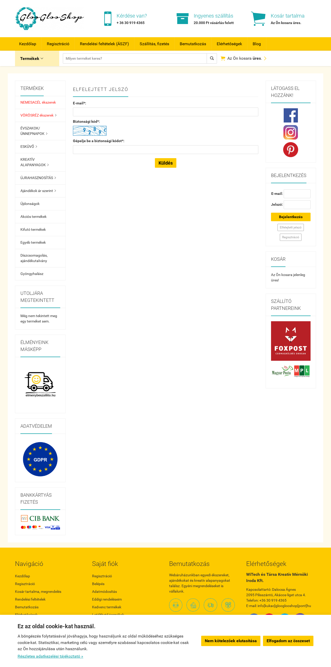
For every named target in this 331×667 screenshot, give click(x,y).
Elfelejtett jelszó (291, 227)
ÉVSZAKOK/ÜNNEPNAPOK (33, 131)
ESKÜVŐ (28, 146)
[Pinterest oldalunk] (291, 149)
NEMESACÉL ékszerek (38, 102)
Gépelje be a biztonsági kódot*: (98, 141)
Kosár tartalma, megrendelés (38, 591)
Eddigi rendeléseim (107, 599)
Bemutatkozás (193, 43)
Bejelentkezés (291, 217)
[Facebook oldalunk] (291, 115)
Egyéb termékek (33, 242)
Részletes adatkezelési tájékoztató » (50, 656)
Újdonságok (30, 204)
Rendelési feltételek (30, 599)
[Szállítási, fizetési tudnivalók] (291, 341)
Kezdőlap (27, 43)
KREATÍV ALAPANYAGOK (34, 162)
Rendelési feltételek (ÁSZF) (104, 43)
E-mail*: (79, 103)
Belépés (98, 584)
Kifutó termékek (33, 229)
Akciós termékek (33, 216)
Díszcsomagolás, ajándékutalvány (34, 258)
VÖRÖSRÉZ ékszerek (38, 115)
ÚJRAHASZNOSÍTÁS (38, 178)
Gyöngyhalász (31, 274)
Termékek (31, 58)
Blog (257, 43)
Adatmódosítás (104, 591)
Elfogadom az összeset (288, 640)
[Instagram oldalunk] (291, 132)
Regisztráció (58, 43)
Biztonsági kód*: (86, 121)
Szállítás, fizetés (154, 43)
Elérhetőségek (229, 43)
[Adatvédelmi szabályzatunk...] (40, 459)
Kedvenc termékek (106, 607)
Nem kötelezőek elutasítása (231, 640)
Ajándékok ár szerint (38, 191)
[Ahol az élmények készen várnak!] (40, 385)
